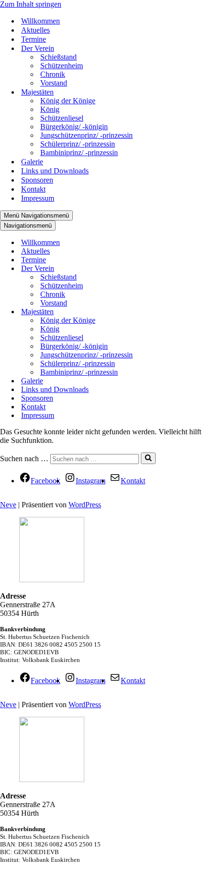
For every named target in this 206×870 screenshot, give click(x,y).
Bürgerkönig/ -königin (74, 127)
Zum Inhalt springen (30, 4)
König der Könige (67, 101)
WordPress (85, 505)
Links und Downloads (55, 171)
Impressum (37, 198)
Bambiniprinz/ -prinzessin (79, 152)
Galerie (32, 162)
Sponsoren (37, 180)
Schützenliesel (61, 118)
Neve (8, 505)
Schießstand (58, 57)
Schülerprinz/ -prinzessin (77, 144)
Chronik (52, 74)
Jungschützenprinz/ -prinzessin (86, 135)
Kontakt (33, 189)
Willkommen (40, 21)
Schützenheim (61, 65)
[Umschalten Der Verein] (163, 269)
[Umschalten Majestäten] (163, 312)
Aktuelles (35, 30)
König (49, 109)
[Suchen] (148, 458)
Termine (33, 39)
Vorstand (53, 83)
